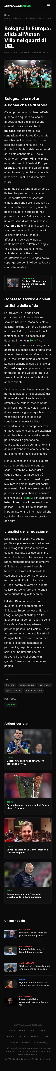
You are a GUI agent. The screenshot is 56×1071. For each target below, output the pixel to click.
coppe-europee (34, 690)
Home (7, 15)
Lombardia (17, 5)
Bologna (11, 704)
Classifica (22, 1036)
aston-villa (45, 685)
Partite (46, 1036)
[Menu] (48, 5)
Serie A (34, 340)
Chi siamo (14, 1042)
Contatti (26, 1042)
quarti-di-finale (13, 690)
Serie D (10, 1036)
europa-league (27, 685)
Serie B (32, 1030)
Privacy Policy (40, 1042)
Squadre (35, 1036)
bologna (10, 685)
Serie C (43, 1030)
